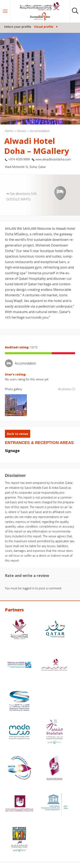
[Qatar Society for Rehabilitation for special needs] (19, 804)
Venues (21, 131)
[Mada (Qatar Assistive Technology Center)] (19, 732)
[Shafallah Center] (54, 732)
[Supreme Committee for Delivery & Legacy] (19, 701)
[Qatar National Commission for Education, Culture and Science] (54, 665)
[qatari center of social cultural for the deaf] (54, 768)
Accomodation (40, 131)
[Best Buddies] (19, 840)
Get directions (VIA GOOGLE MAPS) (21, 196)
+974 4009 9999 (19, 159)
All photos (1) (66, 389)
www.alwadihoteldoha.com (53, 159)
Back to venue (17, 434)
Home (9, 131)
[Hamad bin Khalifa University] (19, 665)
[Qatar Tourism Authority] (54, 629)
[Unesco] (54, 804)
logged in (28, 588)
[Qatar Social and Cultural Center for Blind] (19, 768)
